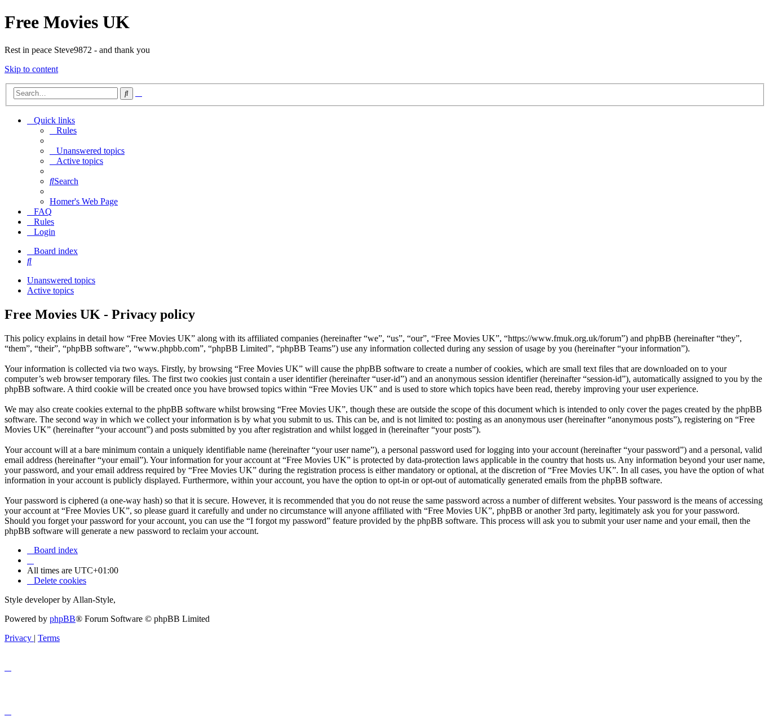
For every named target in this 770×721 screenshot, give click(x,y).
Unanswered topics (61, 280)
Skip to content (31, 69)
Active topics (50, 290)
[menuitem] (63, 130)
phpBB (63, 619)
